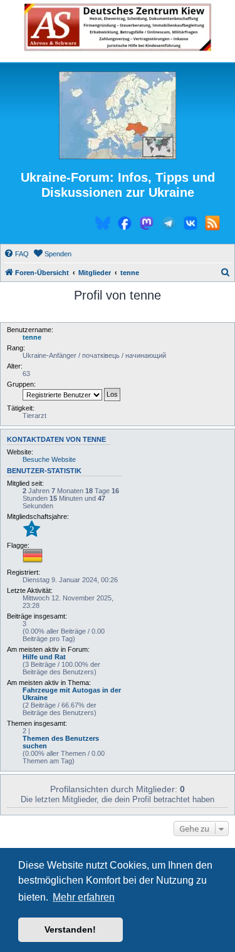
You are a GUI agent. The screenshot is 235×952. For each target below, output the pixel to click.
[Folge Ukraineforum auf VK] (190, 225)
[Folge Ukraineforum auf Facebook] (125, 225)
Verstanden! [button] (70, 929)
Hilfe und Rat (44, 657)
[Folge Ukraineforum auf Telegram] (169, 225)
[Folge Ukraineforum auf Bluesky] (103, 225)
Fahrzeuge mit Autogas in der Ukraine (72, 693)
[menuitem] (16, 253)
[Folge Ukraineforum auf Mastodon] (147, 225)
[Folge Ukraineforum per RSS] (212, 225)
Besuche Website (49, 459)
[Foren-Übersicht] (117, 116)
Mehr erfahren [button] (84, 897)
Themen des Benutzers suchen (61, 742)
